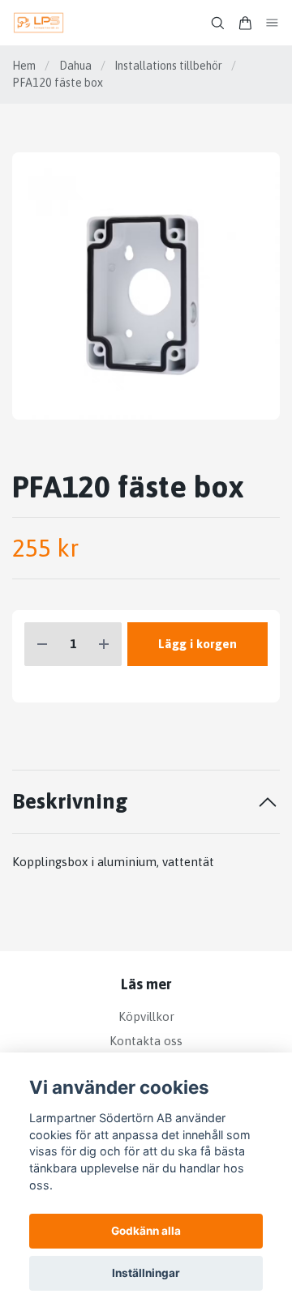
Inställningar (146, 1272)
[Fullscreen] (146, 286)
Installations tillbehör (168, 65)
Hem (24, 65)
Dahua (75, 65)
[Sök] (217, 23)
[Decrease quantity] (42, 644)
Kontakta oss (146, 1041)
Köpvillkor (146, 1016)
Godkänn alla (146, 1230)
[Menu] (272, 23)
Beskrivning (70, 800)
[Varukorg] (245, 23)
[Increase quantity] (104, 644)
